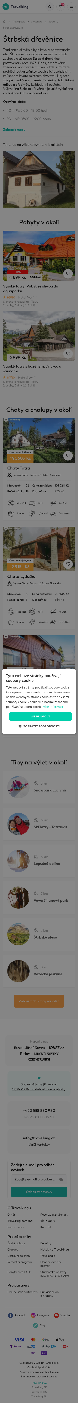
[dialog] (39, 701)
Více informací (53, 707)
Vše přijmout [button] (40, 716)
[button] (39, 726)
